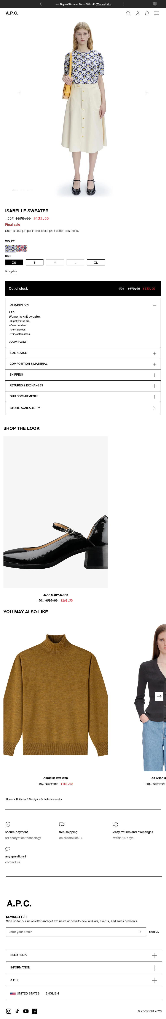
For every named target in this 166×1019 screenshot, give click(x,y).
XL (96, 263)
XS (14, 263)
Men (109, 4)
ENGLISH (52, 993)
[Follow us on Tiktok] (17, 1011)
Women (100, 4)
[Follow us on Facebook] (34, 1011)
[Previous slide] (7, 513)
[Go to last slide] (20, 94)
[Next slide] (146, 94)
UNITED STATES (28, 993)
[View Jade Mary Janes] (55, 512)
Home (9, 799)
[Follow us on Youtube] (26, 1011)
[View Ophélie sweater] (55, 696)
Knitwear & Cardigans (28, 799)
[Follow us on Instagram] (8, 1011)
